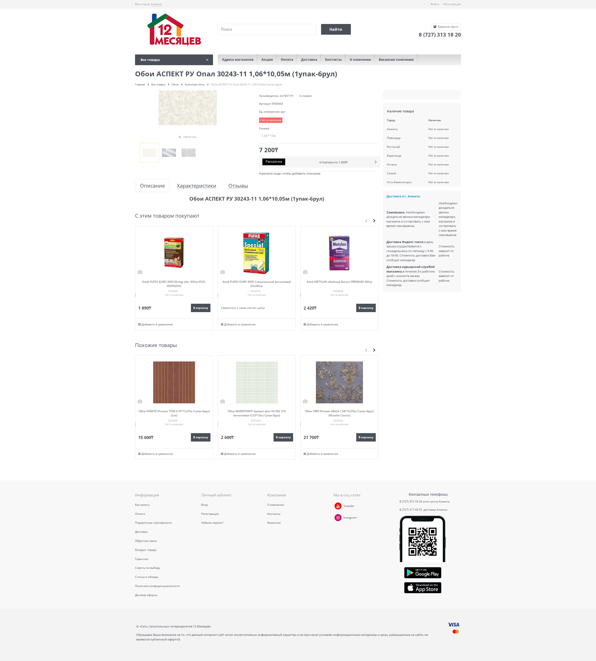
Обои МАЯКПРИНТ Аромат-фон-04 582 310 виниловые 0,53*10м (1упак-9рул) (257, 413)
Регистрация (452, 4)
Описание (152, 185)
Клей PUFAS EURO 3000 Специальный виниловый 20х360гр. (257, 284)
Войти (435, 4)
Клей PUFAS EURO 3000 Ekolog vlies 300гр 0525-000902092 (174, 284)
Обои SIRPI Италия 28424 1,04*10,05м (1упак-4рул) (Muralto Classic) (339, 413)
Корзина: (447, 27)
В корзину (200, 308)
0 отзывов (305, 96)
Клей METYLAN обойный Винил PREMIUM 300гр (339, 282)
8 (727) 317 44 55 (411, 510)
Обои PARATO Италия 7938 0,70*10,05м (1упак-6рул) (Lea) (174, 413)
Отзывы (238, 185)
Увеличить (190, 136)
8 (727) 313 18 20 (411, 501)
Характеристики (196, 185)
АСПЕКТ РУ (287, 96)
